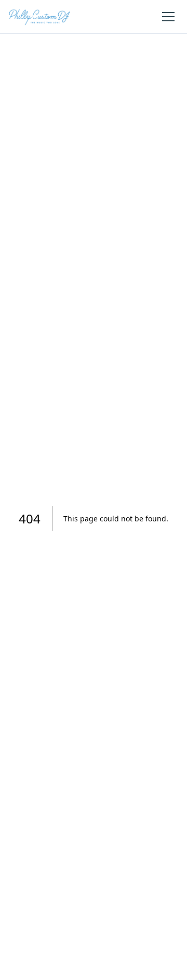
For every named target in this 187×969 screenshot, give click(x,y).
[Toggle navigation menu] (168, 16)
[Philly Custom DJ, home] (39, 16)
